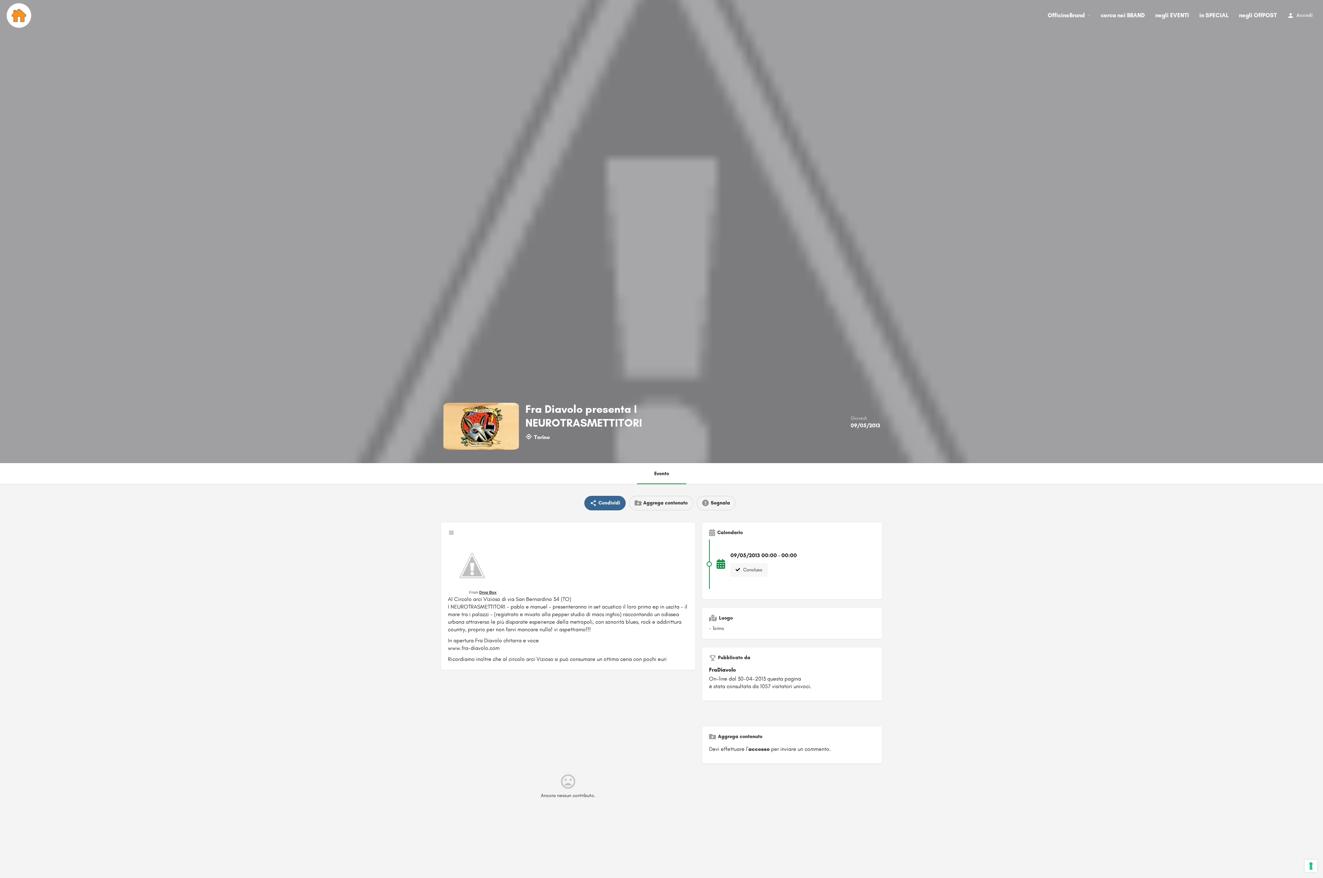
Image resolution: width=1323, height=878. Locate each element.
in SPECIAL (1214, 15)
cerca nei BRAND (1123, 15)
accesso (759, 749)
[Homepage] (19, 15)
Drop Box (487, 592)
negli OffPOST (1258, 15)
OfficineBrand (1066, 15)
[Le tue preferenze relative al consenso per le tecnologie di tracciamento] (1310, 865)
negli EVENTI (1172, 15)
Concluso (752, 570)
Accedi (1304, 15)
